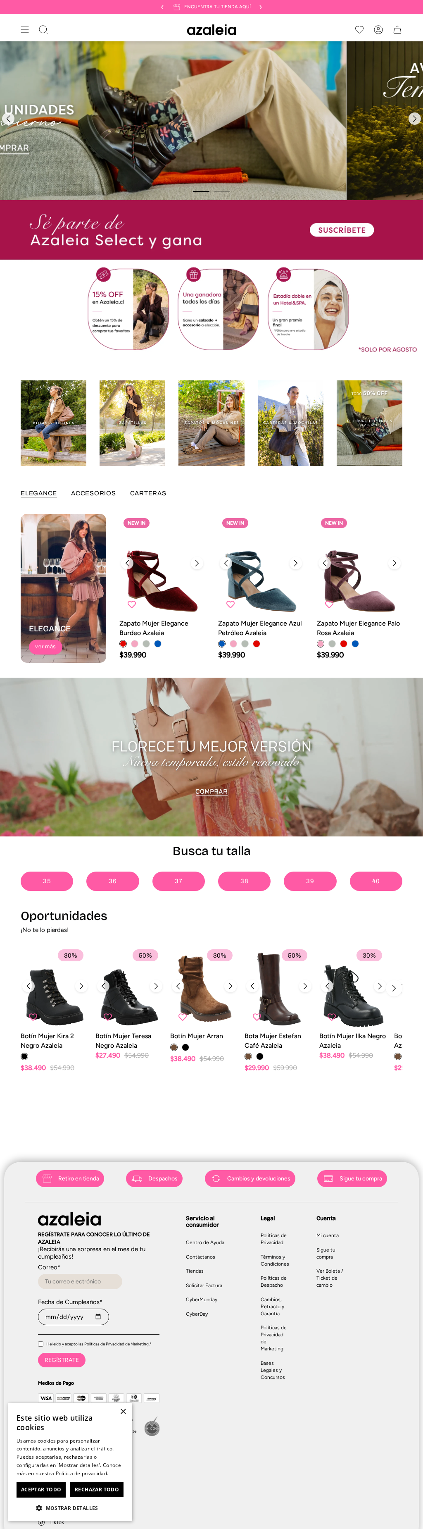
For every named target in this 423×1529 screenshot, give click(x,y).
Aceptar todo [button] (41, 1489)
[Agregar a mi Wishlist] (132, 604)
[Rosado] (134, 643)
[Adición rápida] (192, 603)
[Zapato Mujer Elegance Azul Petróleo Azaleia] (261, 565)
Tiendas (195, 1271)
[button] (70, 1507)
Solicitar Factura (204, 1285)
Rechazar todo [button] (97, 1489)
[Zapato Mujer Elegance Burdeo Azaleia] (162, 565)
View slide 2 (222, 191)
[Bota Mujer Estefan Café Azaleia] (279, 988)
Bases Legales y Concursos (273, 1370)
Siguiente (394, 988)
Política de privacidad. (82, 1473)
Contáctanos (200, 1257)
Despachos (163, 1178)
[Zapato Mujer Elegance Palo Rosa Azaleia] (359, 565)
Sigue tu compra (361, 1178)
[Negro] (24, 1056)
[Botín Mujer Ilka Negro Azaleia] (353, 988)
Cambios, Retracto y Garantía (272, 1306)
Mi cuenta (327, 1235)
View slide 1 (201, 191)
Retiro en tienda (78, 1178)
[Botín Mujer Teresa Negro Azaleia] (129, 988)
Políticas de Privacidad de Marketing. (117, 1344)
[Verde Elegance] (146, 643)
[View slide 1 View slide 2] (211, 120)
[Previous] (8, 118)
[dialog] (70, 1462)
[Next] (415, 118)
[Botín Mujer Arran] (204, 988)
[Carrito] (397, 29)
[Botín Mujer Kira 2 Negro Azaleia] (55, 988)
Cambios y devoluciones (258, 1178)
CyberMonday (201, 1299)
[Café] (174, 1047)
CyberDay (197, 1314)
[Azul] (158, 643)
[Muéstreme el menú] (25, 29)
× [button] (123, 1412)
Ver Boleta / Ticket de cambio (329, 1278)
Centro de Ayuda (205, 1242)
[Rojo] (123, 643)
